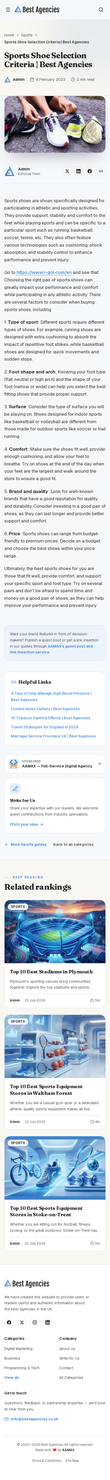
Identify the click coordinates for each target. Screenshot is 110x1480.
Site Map (72, 1461)
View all (11, 1377)
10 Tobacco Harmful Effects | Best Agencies (50, 718)
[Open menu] (8, 9)
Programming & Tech (22, 1368)
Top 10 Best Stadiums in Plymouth (51, 972)
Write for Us (69, 1358)
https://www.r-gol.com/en (43, 272)
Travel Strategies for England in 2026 (44, 727)
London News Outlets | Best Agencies (45, 708)
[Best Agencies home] (36, 9)
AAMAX (68, 1450)
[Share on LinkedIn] (78, 171)
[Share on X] (67, 171)
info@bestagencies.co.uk (34, 1419)
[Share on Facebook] (90, 171)
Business (12, 1358)
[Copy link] (101, 171)
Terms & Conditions (46, 1461)
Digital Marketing (18, 1348)
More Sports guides (29, 844)
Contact (66, 1368)
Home (9, 35)
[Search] (101, 9)
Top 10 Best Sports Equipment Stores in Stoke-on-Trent (46, 1211)
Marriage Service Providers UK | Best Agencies (53, 736)
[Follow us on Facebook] (9, 1322)
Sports (27, 35)
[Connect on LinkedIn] (47, 1322)
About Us (67, 1348)
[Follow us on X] (22, 1322)
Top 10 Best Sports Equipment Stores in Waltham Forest (46, 1089)
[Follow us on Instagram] (35, 1322)
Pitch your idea (24, 824)
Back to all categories (73, 844)
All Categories (71, 1377)
